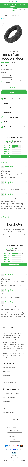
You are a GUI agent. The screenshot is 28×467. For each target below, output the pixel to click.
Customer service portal (11, 393)
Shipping (23, 68)
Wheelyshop (6, 457)
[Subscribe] (23, 236)
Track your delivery (9, 397)
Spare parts (9, 14)
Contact (19, 463)
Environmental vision (9, 383)
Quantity (4, 72)
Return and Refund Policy (18, 457)
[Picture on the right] (17, 51)
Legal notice (12, 463)
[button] (3, 9)
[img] (9, 166)
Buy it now (14, 92)
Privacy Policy (7, 460)
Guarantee (6, 401)
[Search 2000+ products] (20, 9)
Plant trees (6, 379)
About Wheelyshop (9, 368)
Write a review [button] (14, 157)
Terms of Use (16, 460)
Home (3, 14)
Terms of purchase (9, 412)
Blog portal (6, 375)
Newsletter (6, 371)
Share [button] (4, 132)
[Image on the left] (10, 51)
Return (5, 405)
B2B (4, 408)
